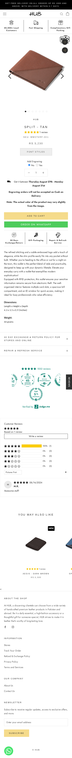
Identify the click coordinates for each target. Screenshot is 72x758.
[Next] (62, 76)
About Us (8, 685)
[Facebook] (5, 627)
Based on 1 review (13, 432)
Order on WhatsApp (36, 224)
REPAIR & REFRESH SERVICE (23, 350)
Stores (7, 645)
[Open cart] (67, 13)
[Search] (61, 13)
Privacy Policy (11, 661)
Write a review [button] (36, 436)
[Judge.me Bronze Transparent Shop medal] (44, 380)
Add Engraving (34, 161)
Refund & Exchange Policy (17, 656)
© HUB (36, 750)
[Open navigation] (4, 13)
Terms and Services (13, 667)
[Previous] (9, 76)
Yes (40, 165)
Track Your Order (12, 650)
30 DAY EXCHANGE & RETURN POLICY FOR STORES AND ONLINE (32, 339)
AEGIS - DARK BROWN (36, 574)
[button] (32, 132)
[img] (21, 482)
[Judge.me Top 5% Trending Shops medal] (36, 394)
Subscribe (16, 733)
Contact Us (9, 691)
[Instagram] (13, 627)
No (32, 165)
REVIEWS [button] (69, 382)
